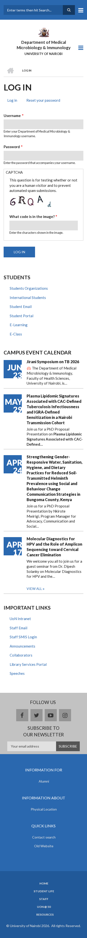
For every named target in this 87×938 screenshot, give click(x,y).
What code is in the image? (32, 216)
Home (43, 883)
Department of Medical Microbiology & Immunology (44, 45)
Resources (45, 914)
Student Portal (21, 316)
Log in (14, 101)
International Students (28, 297)
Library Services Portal (28, 664)
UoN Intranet (20, 618)
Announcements (22, 646)
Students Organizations (29, 288)
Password (12, 146)
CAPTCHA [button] (14, 172)
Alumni (44, 781)
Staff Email (18, 628)
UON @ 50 (44, 906)
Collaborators (21, 655)
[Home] (43, 32)
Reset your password (43, 100)
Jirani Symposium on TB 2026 (53, 361)
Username (12, 115)
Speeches (17, 673)
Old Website (43, 846)
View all (34, 588)
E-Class (16, 334)
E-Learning (19, 325)
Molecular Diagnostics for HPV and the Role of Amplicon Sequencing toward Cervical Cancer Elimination (54, 546)
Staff (43, 899)
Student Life (44, 891)
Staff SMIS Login (23, 637)
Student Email (21, 306)
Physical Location (44, 809)
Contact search (44, 837)
